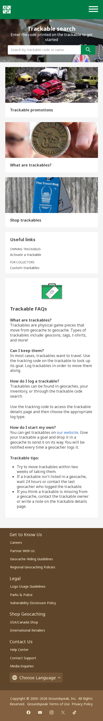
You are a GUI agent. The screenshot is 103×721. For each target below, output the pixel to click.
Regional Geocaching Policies (32, 567)
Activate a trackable (25, 255)
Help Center (19, 649)
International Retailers (27, 630)
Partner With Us (22, 551)
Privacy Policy (82, 704)
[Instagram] (51, 712)
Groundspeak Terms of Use (48, 704)
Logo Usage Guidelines (28, 586)
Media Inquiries (22, 666)
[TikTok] (74, 712)
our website (67, 432)
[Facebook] (28, 712)
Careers (16, 542)
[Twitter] (63, 712)
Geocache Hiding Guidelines (31, 559)
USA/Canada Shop (24, 622)
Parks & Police (21, 594)
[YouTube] (40, 712)
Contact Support (23, 658)
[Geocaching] (7, 9)
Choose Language (37, 677)
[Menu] (94, 9)
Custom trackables (25, 268)
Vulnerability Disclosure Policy (33, 603)
